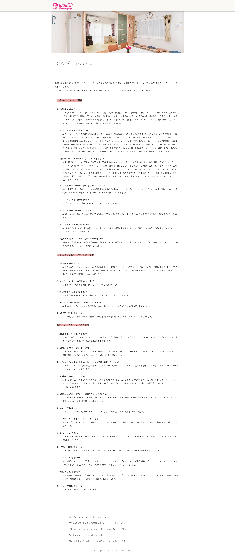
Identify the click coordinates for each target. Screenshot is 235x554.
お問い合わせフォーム (129, 90)
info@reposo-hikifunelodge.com (93, 535)
